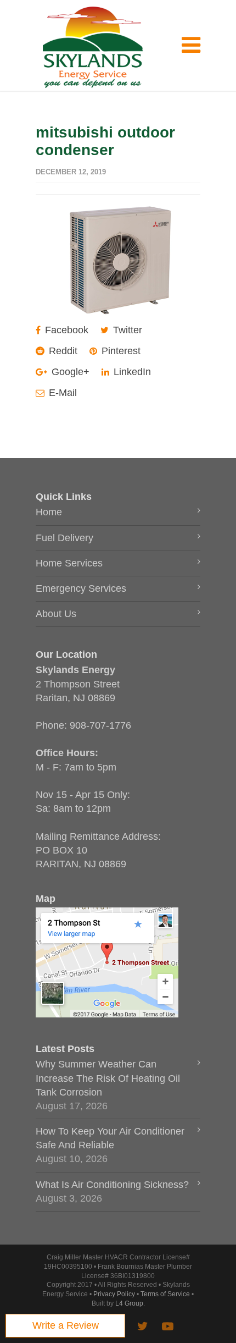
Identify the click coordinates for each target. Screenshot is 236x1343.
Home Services (69, 563)
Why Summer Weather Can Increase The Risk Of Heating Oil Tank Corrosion (108, 1078)
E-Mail (61, 392)
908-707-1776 (100, 725)
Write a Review (65, 1325)
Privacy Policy (114, 1294)
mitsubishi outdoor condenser (105, 141)
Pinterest (120, 350)
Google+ (69, 371)
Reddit (61, 350)
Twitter (126, 329)
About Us (56, 613)
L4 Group (129, 1303)
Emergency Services (81, 588)
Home (49, 512)
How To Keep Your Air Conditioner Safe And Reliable (110, 1138)
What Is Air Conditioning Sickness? (112, 1184)
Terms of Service (165, 1294)
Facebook (65, 329)
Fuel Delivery (64, 537)
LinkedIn (131, 371)
